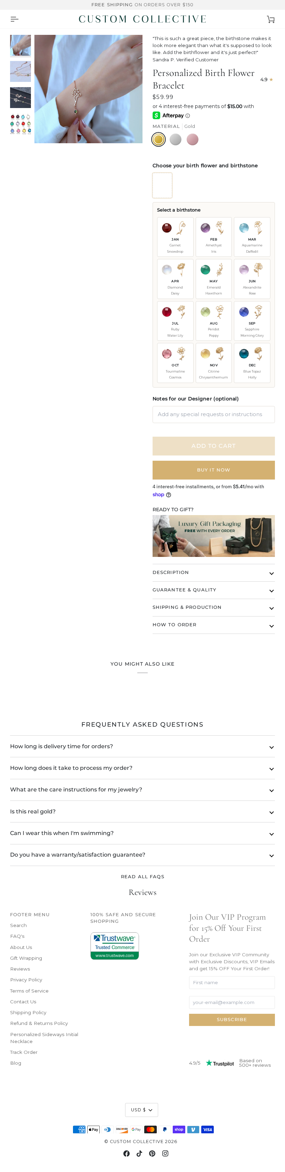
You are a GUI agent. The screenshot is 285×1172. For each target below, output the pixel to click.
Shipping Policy (28, 1012)
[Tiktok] (139, 1153)
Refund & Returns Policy (39, 1023)
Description (171, 572)
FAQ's (17, 936)
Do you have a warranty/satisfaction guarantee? (77, 854)
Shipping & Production (187, 607)
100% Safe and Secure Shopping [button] (123, 918)
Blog (15, 1063)
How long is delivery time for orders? (61, 746)
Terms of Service (29, 991)
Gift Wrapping (26, 958)
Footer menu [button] (30, 914)
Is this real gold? (33, 811)
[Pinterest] (152, 1153)
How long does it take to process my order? (71, 768)
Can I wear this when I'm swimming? (62, 833)
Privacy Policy (26, 979)
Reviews (20, 969)
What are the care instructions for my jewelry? (76, 789)
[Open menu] (14, 19)
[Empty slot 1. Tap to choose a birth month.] (162, 185)
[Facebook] (126, 1153)
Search (18, 925)
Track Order (24, 1052)
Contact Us (23, 1001)
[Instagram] (165, 1153)
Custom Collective (137, 1141)
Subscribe (232, 1019)
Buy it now (213, 470)
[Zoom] (88, 89)
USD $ (138, 1109)
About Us (21, 947)
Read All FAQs (142, 876)
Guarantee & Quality (184, 589)
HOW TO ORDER (175, 624)
